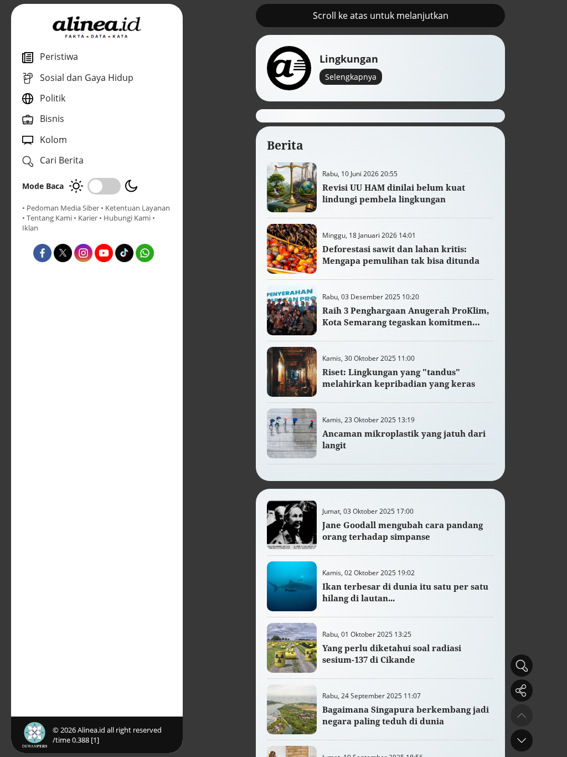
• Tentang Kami (47, 218)
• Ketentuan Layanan (135, 208)
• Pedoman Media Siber (60, 208)
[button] (522, 740)
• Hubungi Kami (125, 218)
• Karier (85, 218)
